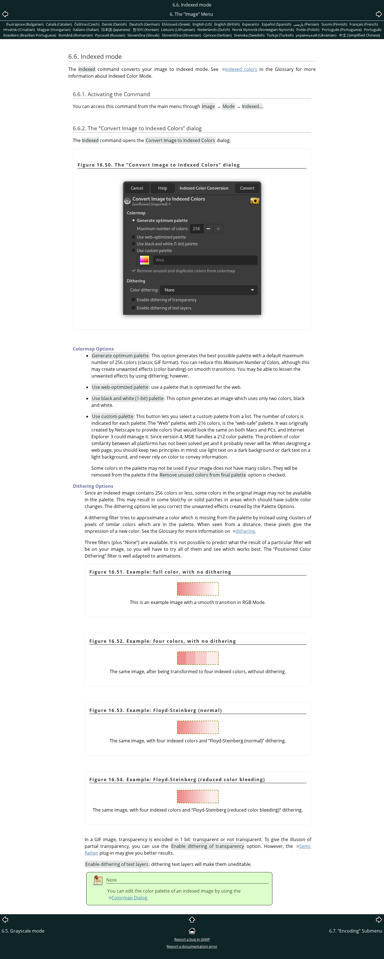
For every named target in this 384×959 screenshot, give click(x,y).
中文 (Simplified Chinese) (359, 35)
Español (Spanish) (276, 24)
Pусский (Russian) (110, 35)
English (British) (227, 24)
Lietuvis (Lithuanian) (178, 29)
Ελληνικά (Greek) (176, 24)
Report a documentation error (192, 946)
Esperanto (250, 24)
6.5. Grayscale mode (23, 931)
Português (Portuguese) (342, 29)
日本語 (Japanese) (115, 29)
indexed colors (241, 69)
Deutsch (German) (144, 24)
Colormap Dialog (129, 898)
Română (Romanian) (75, 35)
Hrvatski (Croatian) (19, 29)
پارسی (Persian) (306, 24)
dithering (245, 531)
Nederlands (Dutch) (213, 29)
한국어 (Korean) (146, 29)
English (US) (202, 24)
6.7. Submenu (355, 931)
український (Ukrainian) (316, 35)
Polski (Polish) (307, 29)
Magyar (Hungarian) (54, 29)
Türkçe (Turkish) (280, 35)
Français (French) (363, 24)
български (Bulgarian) (25, 24)
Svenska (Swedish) (249, 35)
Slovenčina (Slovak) (143, 35)
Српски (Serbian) (217, 35)
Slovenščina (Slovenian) (181, 35)
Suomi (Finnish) (334, 24)
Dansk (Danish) (114, 24)
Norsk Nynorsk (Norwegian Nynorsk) (263, 29)
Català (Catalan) (59, 24)
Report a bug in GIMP (192, 939)
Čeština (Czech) (87, 24)
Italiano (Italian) (86, 29)
